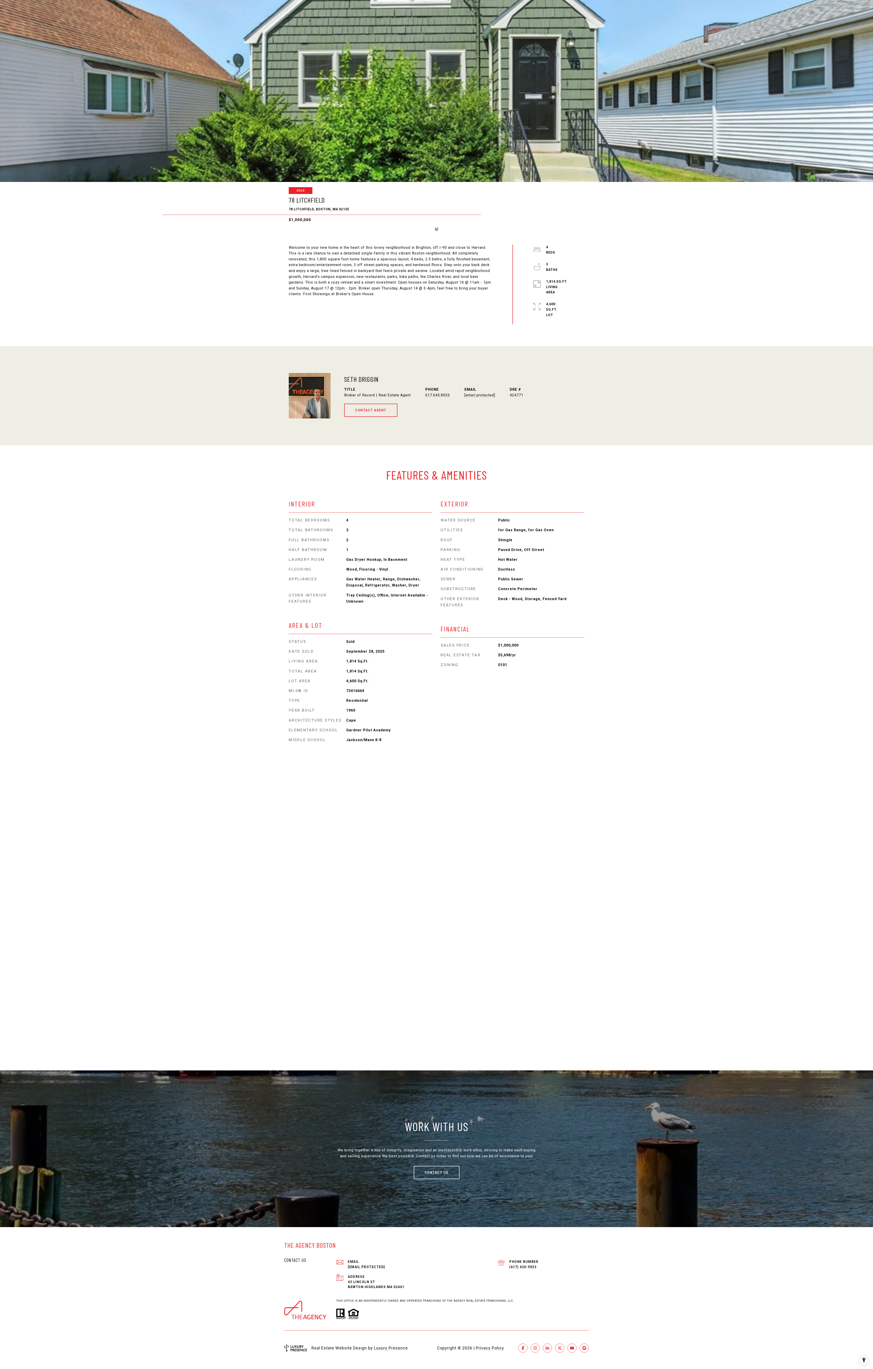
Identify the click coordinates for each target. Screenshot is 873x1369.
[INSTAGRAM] (535, 1348)
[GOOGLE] (584, 1348)
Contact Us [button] (437, 1172)
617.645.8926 (437, 395)
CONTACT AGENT (370, 410)
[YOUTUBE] (572, 1348)
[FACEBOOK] (522, 1348)
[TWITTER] (559, 1348)
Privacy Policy (490, 1348)
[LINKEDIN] (547, 1348)
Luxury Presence (391, 1348)
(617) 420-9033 (523, 1267)
